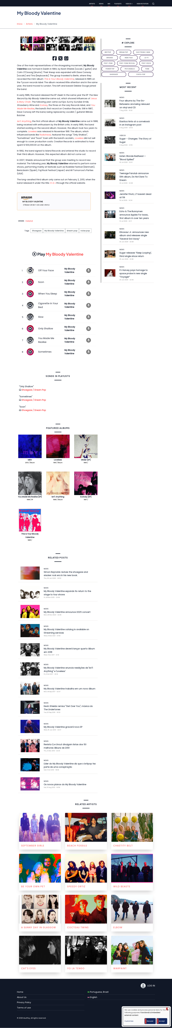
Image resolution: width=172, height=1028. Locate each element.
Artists (92, 4)
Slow (40, 317)
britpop (108, 52)
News (101, 4)
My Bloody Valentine (54, 230)
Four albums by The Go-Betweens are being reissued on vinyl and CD (134, 104)
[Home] (19, 3)
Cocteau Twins (78, 927)
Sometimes (44, 351)
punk (147, 69)
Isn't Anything (58, 496)
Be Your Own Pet (33, 886)
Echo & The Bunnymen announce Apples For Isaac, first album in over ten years (134, 215)
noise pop (85, 230)
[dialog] (146, 1016)
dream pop (72, 230)
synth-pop (140, 74)
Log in (151, 985)
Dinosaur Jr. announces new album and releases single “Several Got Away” (134, 235)
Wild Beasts (121, 886)
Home (20, 991)
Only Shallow (45, 328)
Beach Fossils (77, 845)
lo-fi (147, 58)
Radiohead (45, 134)
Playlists (117, 4)
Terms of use (24, 1007)
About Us (21, 997)
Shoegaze (36, 230)
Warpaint (120, 968)
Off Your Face (46, 270)
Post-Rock (146, 63)
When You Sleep (47, 293)
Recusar (150, 1021)
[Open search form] (153, 4)
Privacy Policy (24, 1002)
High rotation (142, 4)
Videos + (129, 4)
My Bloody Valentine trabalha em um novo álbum (69, 688)
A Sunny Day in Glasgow (38, 927)
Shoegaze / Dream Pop (34, 389)
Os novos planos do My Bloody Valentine (65, 784)
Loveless (58, 459)
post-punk (108, 63)
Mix (109, 4)
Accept (162, 1021)
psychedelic (130, 69)
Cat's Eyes (28, 968)
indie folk (129, 58)
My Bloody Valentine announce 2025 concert (67, 612)
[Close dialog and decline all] (168, 1008)
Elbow (117, 927)
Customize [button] (128, 1021)
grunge (109, 58)
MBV (30, 459)
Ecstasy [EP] (85, 496)
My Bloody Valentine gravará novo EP (63, 726)
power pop (110, 69)
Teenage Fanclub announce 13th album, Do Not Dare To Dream (134, 177)
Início (19, 23)
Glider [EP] (86, 459)
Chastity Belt (123, 845)
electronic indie (143, 52)
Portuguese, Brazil (98, 991)
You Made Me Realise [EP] (30, 496)
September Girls (32, 845)
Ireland (29, 220)
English (93, 997)
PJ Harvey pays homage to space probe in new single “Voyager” (133, 273)
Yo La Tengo (76, 968)
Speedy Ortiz (76, 886)
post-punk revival (127, 63)
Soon (41, 282)
